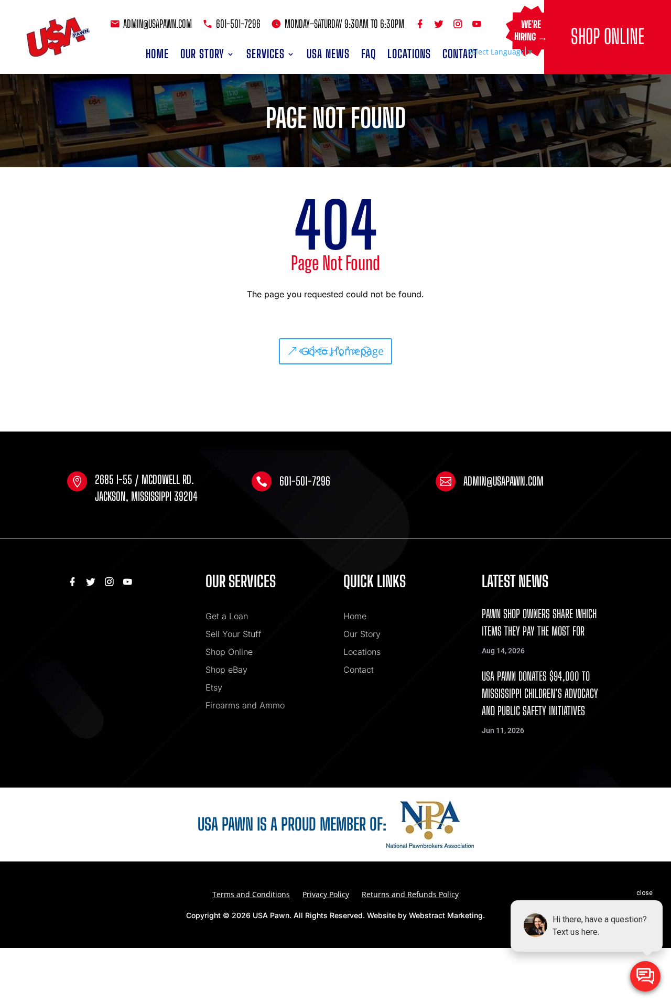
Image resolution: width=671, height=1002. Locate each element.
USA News (328, 54)
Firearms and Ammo (245, 705)
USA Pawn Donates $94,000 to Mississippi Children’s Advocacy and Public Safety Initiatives (540, 693)
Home (157, 54)
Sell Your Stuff (233, 634)
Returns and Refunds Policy (410, 894)
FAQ (368, 54)
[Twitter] (440, 23)
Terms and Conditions (251, 894)
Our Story (202, 54)
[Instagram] (459, 23)
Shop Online (607, 36)
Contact (460, 54)
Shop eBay (226, 669)
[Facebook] (421, 23)
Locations (409, 54)
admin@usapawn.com (157, 23)
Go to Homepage (342, 351)
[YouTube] (477, 23)
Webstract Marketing (446, 915)
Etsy (213, 687)
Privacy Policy (325, 894)
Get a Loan (226, 616)
